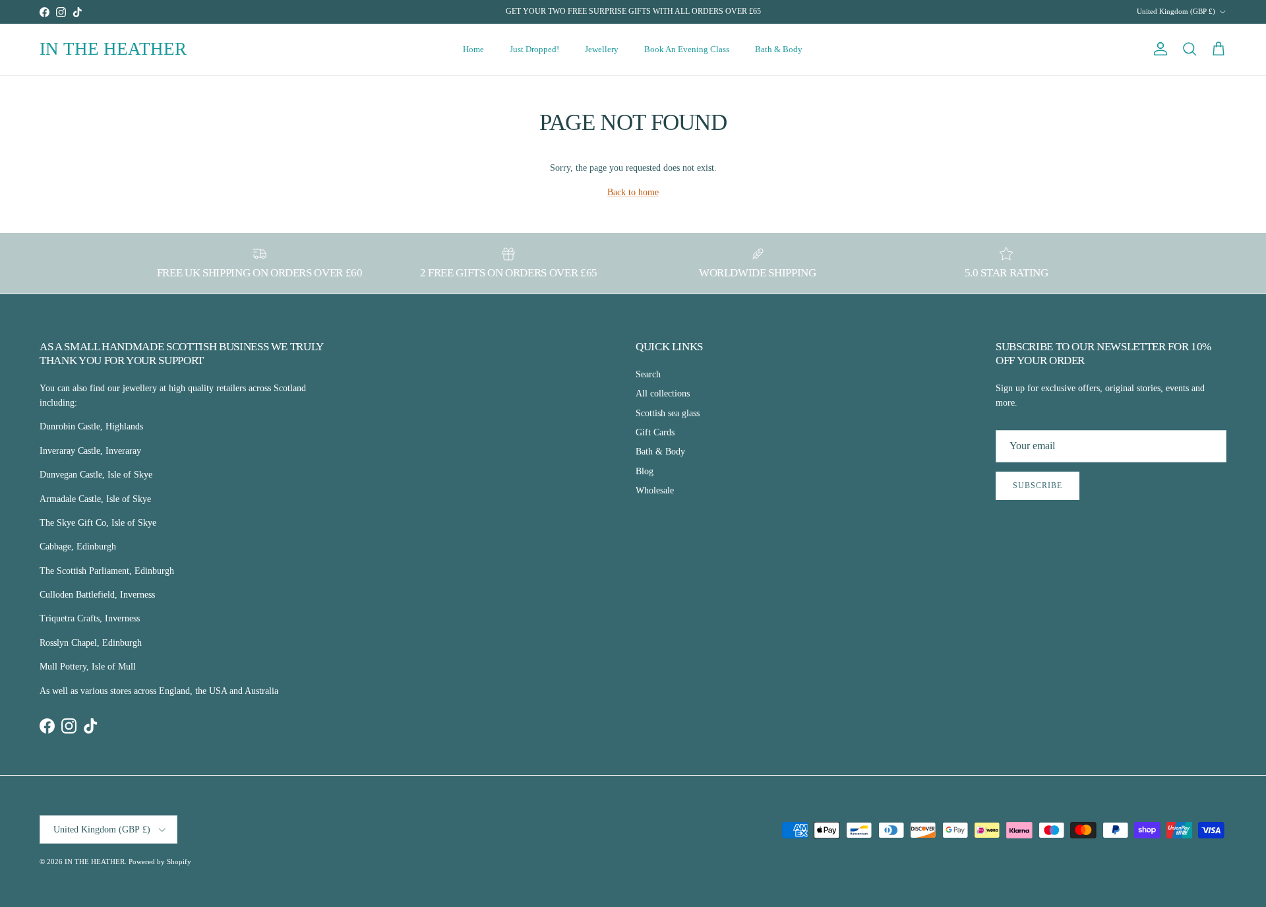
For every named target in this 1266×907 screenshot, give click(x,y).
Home (473, 49)
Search (648, 374)
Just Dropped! (534, 49)
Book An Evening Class (686, 49)
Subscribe (1037, 485)
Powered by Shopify (160, 861)
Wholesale (655, 490)
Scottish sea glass (668, 413)
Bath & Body (778, 49)
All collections (663, 393)
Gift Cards (655, 432)
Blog (644, 471)
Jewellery (601, 49)
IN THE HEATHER (95, 861)
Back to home (633, 192)
